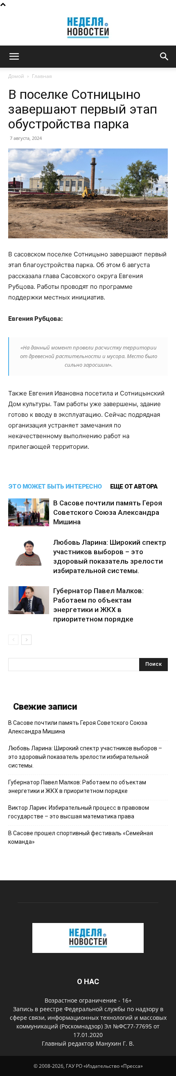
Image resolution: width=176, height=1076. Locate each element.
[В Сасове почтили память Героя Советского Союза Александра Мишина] (28, 512)
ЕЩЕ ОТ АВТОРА (134, 486)
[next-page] (26, 640)
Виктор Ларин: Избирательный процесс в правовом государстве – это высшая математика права (78, 812)
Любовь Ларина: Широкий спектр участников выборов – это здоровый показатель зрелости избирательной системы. (85, 757)
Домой (16, 76)
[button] (14, 57)
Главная (42, 76)
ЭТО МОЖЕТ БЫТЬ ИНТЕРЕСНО (55, 486)
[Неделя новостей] (88, 27)
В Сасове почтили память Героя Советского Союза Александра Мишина (107, 512)
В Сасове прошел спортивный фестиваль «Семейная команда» (80, 837)
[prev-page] (13, 640)
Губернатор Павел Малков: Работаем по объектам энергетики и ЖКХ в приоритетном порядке (77, 786)
